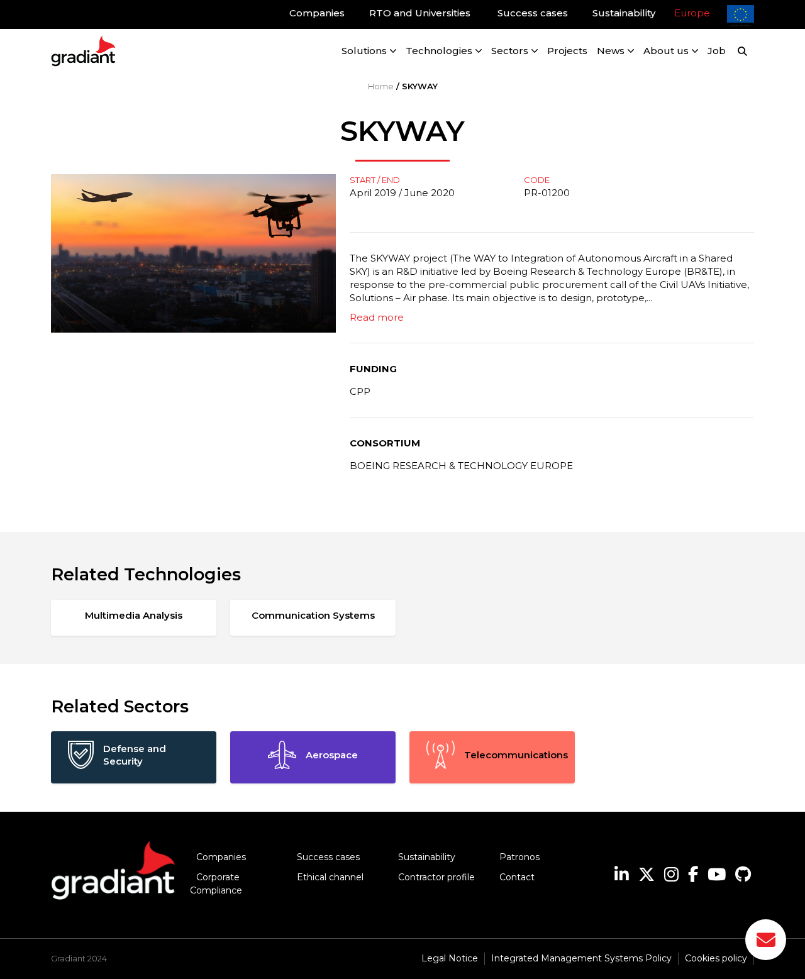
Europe (692, 13)
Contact (517, 877)
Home (381, 86)
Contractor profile (436, 877)
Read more (377, 317)
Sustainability (426, 857)
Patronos (519, 857)
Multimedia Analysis (133, 615)
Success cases (328, 857)
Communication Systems (313, 615)
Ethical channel (330, 877)
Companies (221, 857)
